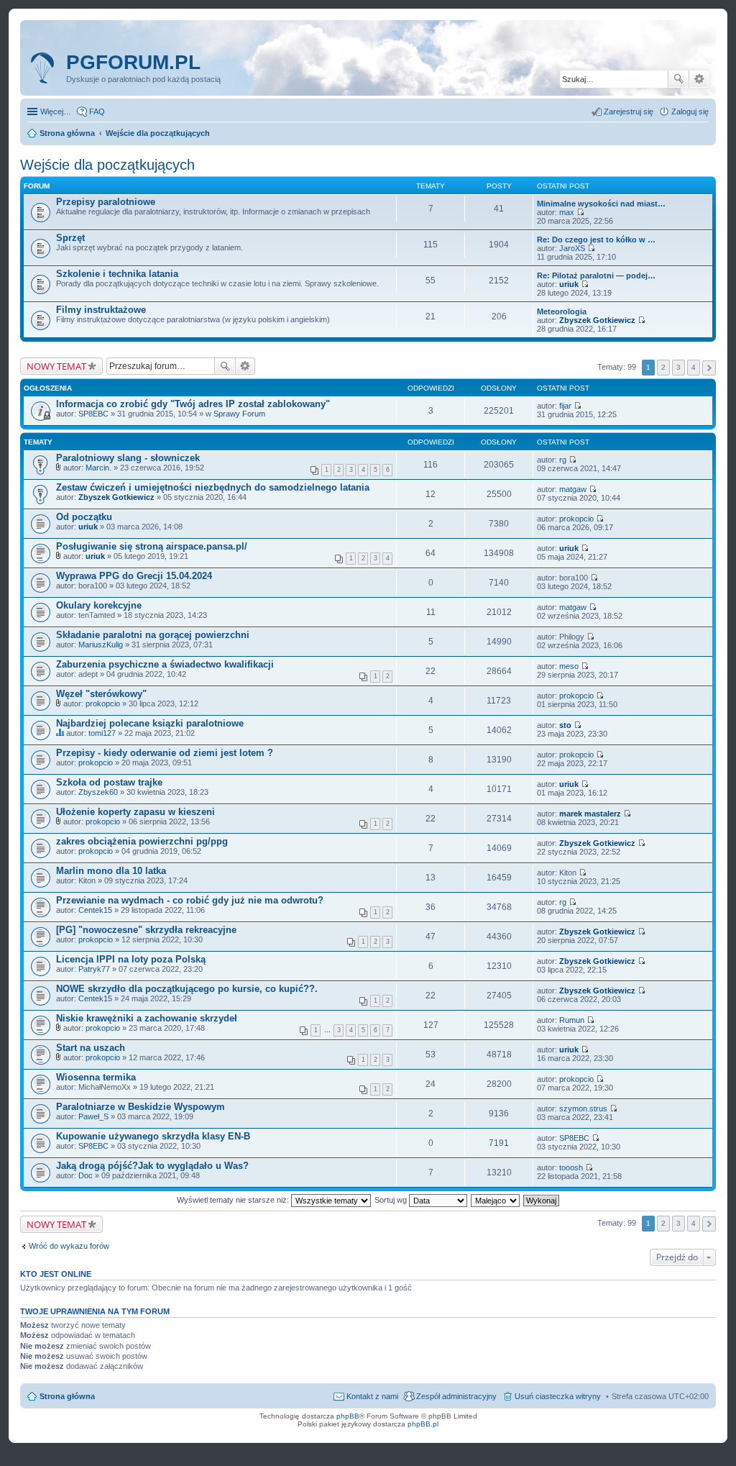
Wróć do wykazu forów (69, 1246)
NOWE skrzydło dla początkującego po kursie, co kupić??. (187, 988)
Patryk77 (94, 969)
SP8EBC (93, 413)
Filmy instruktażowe (101, 309)
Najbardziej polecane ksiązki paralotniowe (150, 723)
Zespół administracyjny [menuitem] (456, 1396)
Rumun (571, 1020)
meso (569, 666)
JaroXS (572, 248)
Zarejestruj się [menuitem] (628, 111)
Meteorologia (561, 311)
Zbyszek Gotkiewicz (597, 320)
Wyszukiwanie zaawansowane (699, 79)
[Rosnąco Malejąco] (496, 1200)
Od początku (84, 516)
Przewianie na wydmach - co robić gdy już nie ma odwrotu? (189, 900)
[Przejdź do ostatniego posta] (577, 405)
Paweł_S (93, 1116)
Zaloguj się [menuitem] (690, 111)
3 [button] (678, 367)
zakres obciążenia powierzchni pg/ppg (142, 841)
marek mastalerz (590, 813)
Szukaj (678, 79)
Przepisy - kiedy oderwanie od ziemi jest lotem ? (164, 752)
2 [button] (663, 367)
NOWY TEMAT (56, 366)
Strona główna (67, 1396)
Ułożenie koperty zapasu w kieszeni (135, 811)
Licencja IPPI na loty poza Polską (131, 959)
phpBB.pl (423, 1424)
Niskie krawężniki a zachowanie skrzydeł (146, 1018)
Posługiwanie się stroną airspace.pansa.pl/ (151, 546)
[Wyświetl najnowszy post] (580, 212)
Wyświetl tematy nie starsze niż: (234, 1200)
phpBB (347, 1416)
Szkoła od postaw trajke (109, 782)
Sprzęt (70, 237)
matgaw (572, 489)
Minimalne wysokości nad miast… (601, 203)
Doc (85, 1175)
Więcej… (55, 111)
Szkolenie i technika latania (117, 273)
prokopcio (576, 518)
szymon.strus (583, 1108)
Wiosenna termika (96, 1077)
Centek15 (95, 910)
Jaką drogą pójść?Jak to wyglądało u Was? (152, 1165)
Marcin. (98, 467)
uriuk (569, 284)
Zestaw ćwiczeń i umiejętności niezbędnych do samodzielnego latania (212, 487)
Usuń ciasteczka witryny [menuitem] (558, 1396)
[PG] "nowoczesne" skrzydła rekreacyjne (146, 929)
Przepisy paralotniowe (105, 201)
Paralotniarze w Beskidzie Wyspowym (140, 1106)
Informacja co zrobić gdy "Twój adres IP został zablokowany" (193, 404)
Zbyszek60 (98, 792)
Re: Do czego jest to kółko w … (596, 239)
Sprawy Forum (239, 413)
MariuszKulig (100, 644)
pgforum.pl (133, 62)
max (566, 212)
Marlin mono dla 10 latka (111, 870)
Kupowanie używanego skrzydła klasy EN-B (153, 1136)
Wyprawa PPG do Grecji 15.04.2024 (134, 575)
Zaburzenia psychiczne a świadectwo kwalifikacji (165, 664)
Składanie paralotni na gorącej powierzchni (152, 634)
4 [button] (693, 367)
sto (565, 725)
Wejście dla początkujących (107, 165)
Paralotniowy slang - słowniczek (128, 457)
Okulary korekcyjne (99, 605)
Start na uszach (90, 1047)
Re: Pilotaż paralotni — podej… (596, 275)
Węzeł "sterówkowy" (101, 693)
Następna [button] (709, 367)
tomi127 (102, 733)
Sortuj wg (391, 1200)
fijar (565, 405)
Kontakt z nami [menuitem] (372, 1396)
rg (562, 459)
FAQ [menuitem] (97, 111)
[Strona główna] (45, 68)
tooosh (571, 1167)
